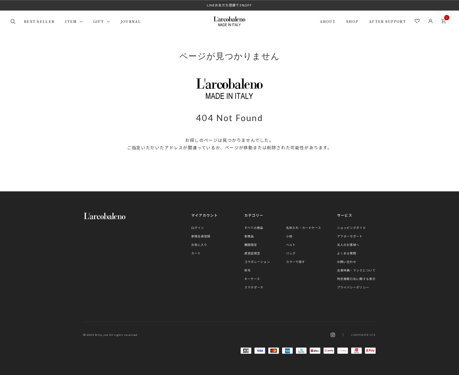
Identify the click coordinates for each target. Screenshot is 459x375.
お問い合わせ (346, 261)
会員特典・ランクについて (356, 270)
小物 (289, 236)
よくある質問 (346, 253)
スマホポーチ (254, 287)
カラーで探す (295, 261)
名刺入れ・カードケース (303, 227)
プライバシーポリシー (353, 287)
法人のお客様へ (348, 244)
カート (443, 21)
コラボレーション (257, 261)
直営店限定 (252, 253)
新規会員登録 (201, 236)
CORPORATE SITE (363, 334)
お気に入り (199, 244)
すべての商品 (254, 227)
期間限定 (250, 244)
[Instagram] (333, 335)
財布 (247, 270)
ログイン (197, 227)
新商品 (249, 236)
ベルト (291, 244)
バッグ (291, 253)
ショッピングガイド (351, 227)
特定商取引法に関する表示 (356, 279)
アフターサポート (350, 236)
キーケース (252, 279)
